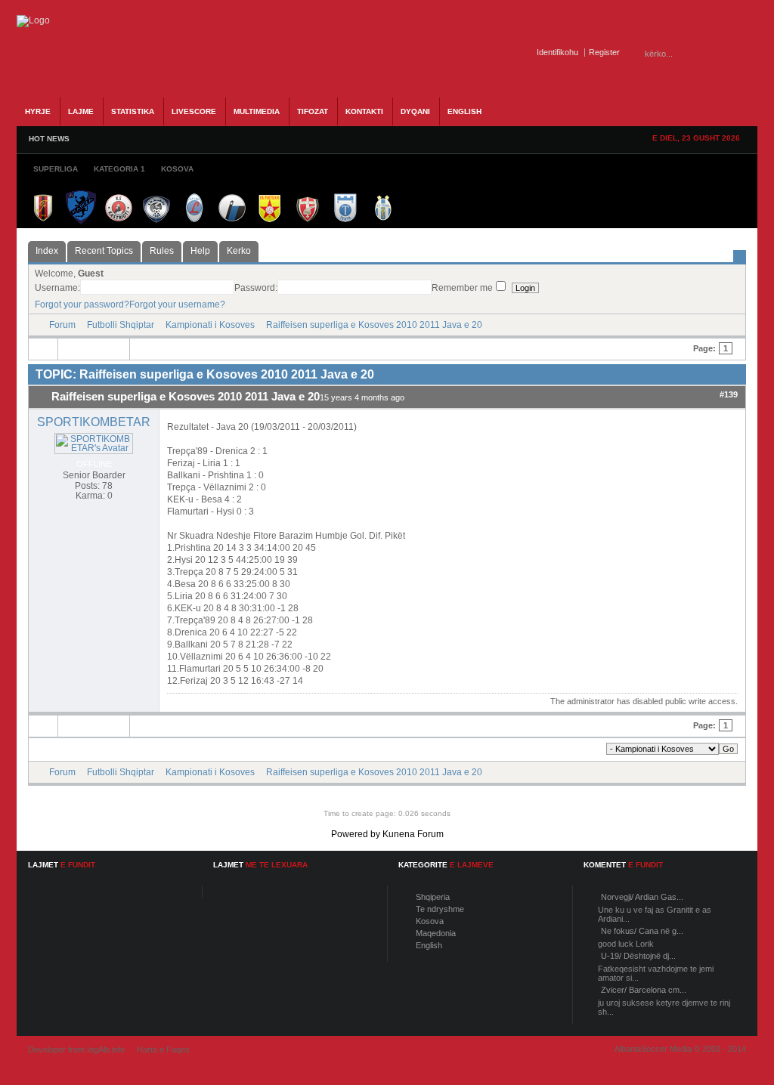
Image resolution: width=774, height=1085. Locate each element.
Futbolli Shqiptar (120, 325)
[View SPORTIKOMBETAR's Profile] (94, 448)
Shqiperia (433, 896)
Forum (62, 325)
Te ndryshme (440, 908)
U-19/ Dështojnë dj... (638, 955)
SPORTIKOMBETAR (93, 422)
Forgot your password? (82, 304)
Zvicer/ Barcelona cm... (643, 989)
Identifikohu (557, 52)
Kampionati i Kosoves (210, 325)
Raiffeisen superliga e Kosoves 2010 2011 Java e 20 (374, 325)
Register (604, 52)
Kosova (430, 921)
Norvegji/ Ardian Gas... (642, 896)
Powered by (355, 834)
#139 (729, 394)
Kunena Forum (413, 834)
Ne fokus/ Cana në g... (642, 930)
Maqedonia (436, 933)
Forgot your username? (177, 304)
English (429, 945)
